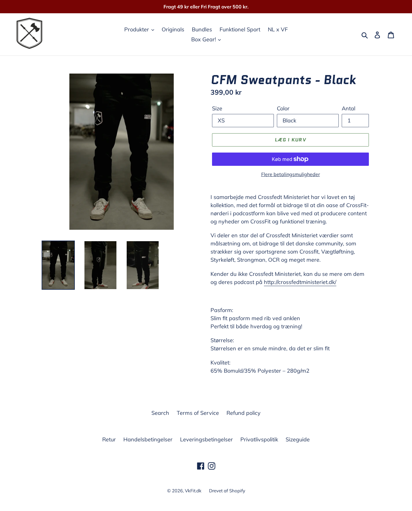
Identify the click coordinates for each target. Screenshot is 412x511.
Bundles (202, 29)
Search (160, 412)
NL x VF (278, 29)
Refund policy (244, 412)
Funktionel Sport (240, 29)
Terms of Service (198, 412)
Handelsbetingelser (148, 439)
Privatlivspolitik (259, 439)
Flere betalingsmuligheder (290, 174)
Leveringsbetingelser (206, 439)
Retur (109, 439)
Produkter (137, 29)
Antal (348, 108)
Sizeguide (298, 439)
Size (217, 108)
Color (283, 108)
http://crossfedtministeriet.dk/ (300, 282)
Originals (173, 29)
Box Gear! (204, 39)
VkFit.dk (193, 491)
